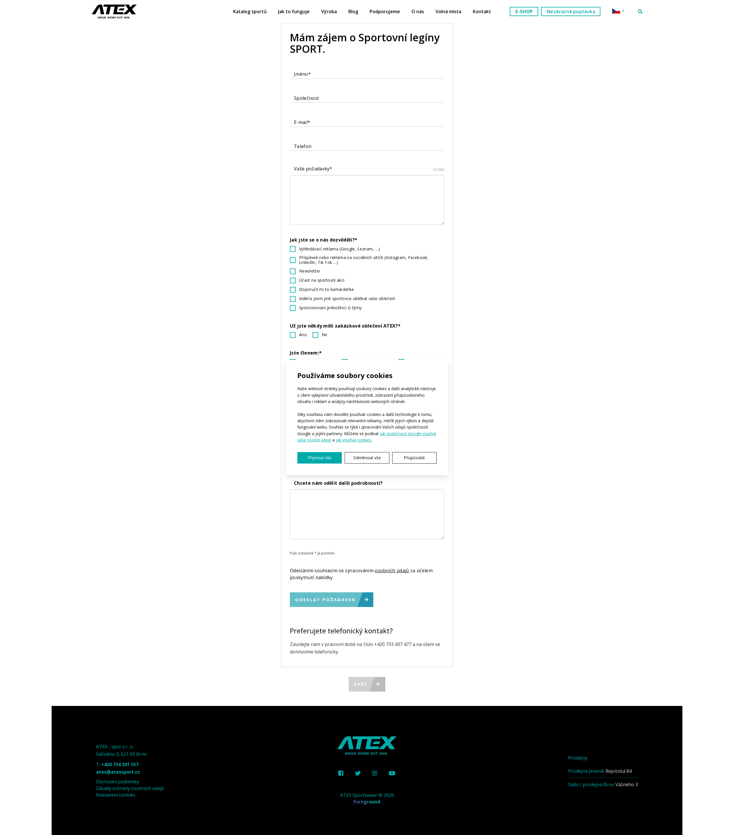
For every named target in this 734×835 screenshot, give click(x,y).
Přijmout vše (319, 457)
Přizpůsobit (414, 457)
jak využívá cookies (353, 440)
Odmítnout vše (367, 457)
